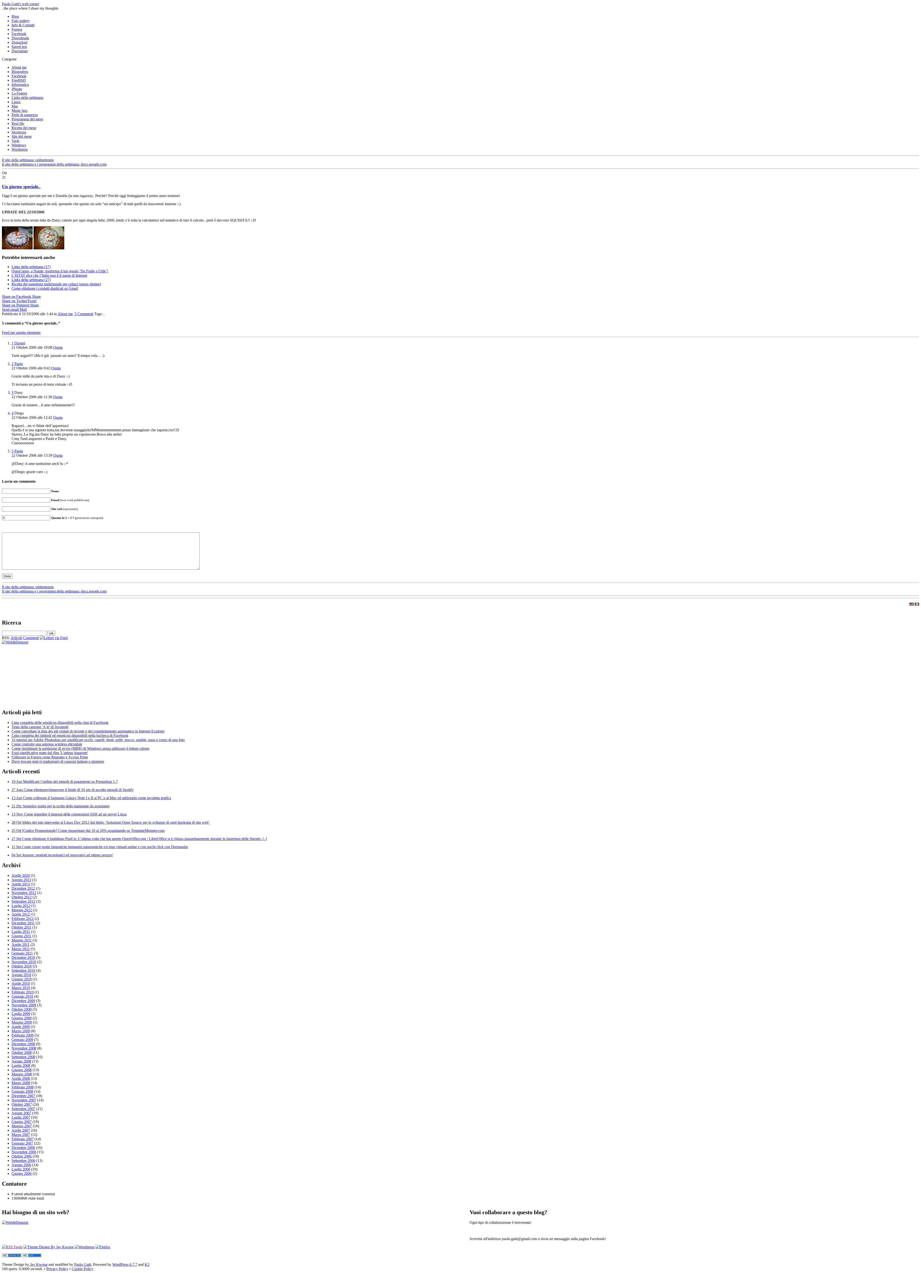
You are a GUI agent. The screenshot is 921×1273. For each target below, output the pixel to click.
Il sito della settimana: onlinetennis (28, 160)
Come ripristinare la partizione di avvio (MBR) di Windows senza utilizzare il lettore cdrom (80, 748)
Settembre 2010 (23, 970)
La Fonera (19, 93)
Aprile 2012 (21, 914)
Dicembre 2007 (23, 1096)
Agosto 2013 (21, 880)
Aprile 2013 (21, 884)
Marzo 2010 (21, 988)
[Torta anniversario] (17, 248)
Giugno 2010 (22, 979)
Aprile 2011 (21, 945)
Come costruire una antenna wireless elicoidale (47, 744)
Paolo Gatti (82, 1264)
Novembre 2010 (24, 962)
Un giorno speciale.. (21, 186)
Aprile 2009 (21, 1027)
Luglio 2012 (21, 906)
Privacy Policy (57, 1269)
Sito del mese (22, 136)
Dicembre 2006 (23, 1148)
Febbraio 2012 (23, 919)
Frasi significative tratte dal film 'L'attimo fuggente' (50, 753)
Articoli (16, 638)
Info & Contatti (23, 25)
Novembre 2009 (24, 1005)
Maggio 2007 (22, 1126)
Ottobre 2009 (22, 1009)
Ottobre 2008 (22, 1053)
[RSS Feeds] (12, 1247)
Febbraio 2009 (23, 1035)
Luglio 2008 (21, 1065)
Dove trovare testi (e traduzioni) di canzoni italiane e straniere (58, 761)
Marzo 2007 (21, 1135)
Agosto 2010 (21, 975)
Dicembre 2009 (23, 1001)
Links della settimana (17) (31, 267)
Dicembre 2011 (23, 923)
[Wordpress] (84, 1247)
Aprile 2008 (21, 1078)
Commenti (31, 638)
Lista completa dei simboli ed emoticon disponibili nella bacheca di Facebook (70, 735)
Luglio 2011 (21, 932)
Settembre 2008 (23, 1057)
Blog (15, 16)
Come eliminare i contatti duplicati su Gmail (45, 288)
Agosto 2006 (21, 1165)
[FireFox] (102, 1247)
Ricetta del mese (24, 128)
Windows (19, 145)
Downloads (20, 38)
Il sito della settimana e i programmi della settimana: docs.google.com (54, 164)
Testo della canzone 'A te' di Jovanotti (40, 727)
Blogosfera (20, 72)
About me (19, 67)
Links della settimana (27, 98)
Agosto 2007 (21, 1113)
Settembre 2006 (23, 1161)
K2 (147, 1264)
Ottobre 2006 (22, 1156)
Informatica (20, 85)
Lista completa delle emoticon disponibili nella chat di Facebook (60, 723)
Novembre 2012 (24, 893)
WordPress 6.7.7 (124, 1264)
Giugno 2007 (22, 1122)
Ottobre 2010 (22, 966)
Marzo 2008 (21, 1083)
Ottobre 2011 (21, 927)
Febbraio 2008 (23, 1087)
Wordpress (20, 149)
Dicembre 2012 (23, 888)
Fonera (17, 29)
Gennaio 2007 (22, 1143)
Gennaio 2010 (22, 996)
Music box (20, 110)
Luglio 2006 (21, 1169)
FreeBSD (19, 80)
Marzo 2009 (21, 1031)
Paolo (18, 364)
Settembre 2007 (23, 1109)
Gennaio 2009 (22, 1040)
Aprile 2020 (21, 875)
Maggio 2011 (22, 940)
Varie (15, 141)
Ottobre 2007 (22, 1104)
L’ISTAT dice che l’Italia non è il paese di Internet (49, 275)
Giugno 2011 (21, 936)
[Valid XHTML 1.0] (11, 1256)
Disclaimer (20, 51)
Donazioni (19, 42)
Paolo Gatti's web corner (20, 4)
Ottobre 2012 (22, 897)
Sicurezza (19, 132)
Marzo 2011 (21, 949)
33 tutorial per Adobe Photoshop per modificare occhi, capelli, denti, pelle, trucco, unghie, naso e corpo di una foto (98, 740)
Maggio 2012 (22, 910)
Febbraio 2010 (23, 992)
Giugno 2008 (22, 1070)
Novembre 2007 (24, 1100)
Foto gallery (21, 21)
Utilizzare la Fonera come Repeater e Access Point (50, 757)
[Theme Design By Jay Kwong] (49, 1247)
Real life (18, 123)
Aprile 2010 (21, 983)
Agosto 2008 (21, 1061)
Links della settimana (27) (31, 280)
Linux (16, 102)
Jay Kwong (38, 1264)
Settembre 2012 (23, 901)
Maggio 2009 (22, 1022)
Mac (15, 106)
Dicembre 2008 (23, 1044)
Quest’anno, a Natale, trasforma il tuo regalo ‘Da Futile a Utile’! (60, 271)
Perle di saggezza (25, 115)
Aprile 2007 (21, 1130)
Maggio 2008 (22, 1074)
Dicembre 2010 (23, 957)
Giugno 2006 (22, 1173)
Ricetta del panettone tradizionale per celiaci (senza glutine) (56, 284)
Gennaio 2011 (22, 953)
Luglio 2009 (21, 1014)
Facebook (19, 34)
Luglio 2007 (21, 1117)
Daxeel (19, 343)
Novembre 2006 (24, 1152)
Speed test (19, 47)
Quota (58, 347)
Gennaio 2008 (22, 1091)
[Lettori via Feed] (54, 638)
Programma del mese (27, 119)
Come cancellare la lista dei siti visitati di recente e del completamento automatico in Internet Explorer (88, 731)
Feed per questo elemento (21, 332)
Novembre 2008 (24, 1048)
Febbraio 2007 (23, 1139)
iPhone (17, 89)
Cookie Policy (82, 1269)
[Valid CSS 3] (31, 1256)
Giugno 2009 (22, 1018)
